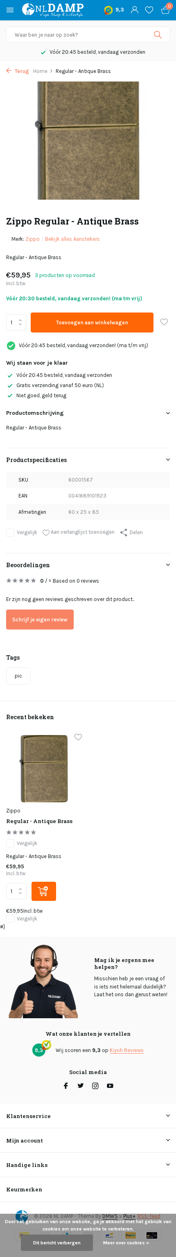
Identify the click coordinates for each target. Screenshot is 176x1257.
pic (18, 676)
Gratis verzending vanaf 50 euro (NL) (60, 385)
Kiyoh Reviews (127, 1050)
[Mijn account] (134, 10)
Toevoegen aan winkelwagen (92, 322)
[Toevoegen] (44, 891)
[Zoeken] (158, 35)
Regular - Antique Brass (39, 821)
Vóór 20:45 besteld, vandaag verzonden (64, 375)
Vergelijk (27, 532)
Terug (21, 71)
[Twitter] (80, 1087)
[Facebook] (66, 1087)
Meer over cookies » (126, 1243)
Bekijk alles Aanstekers (72, 239)
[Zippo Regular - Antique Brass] (44, 769)
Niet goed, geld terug (41, 395)
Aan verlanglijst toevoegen (82, 532)
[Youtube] (110, 1087)
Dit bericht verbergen (57, 1243)
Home (40, 71)
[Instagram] (95, 1087)
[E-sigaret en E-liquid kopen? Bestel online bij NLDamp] (52, 10)
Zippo (32, 239)
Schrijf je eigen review (40, 619)
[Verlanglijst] (149, 10)
